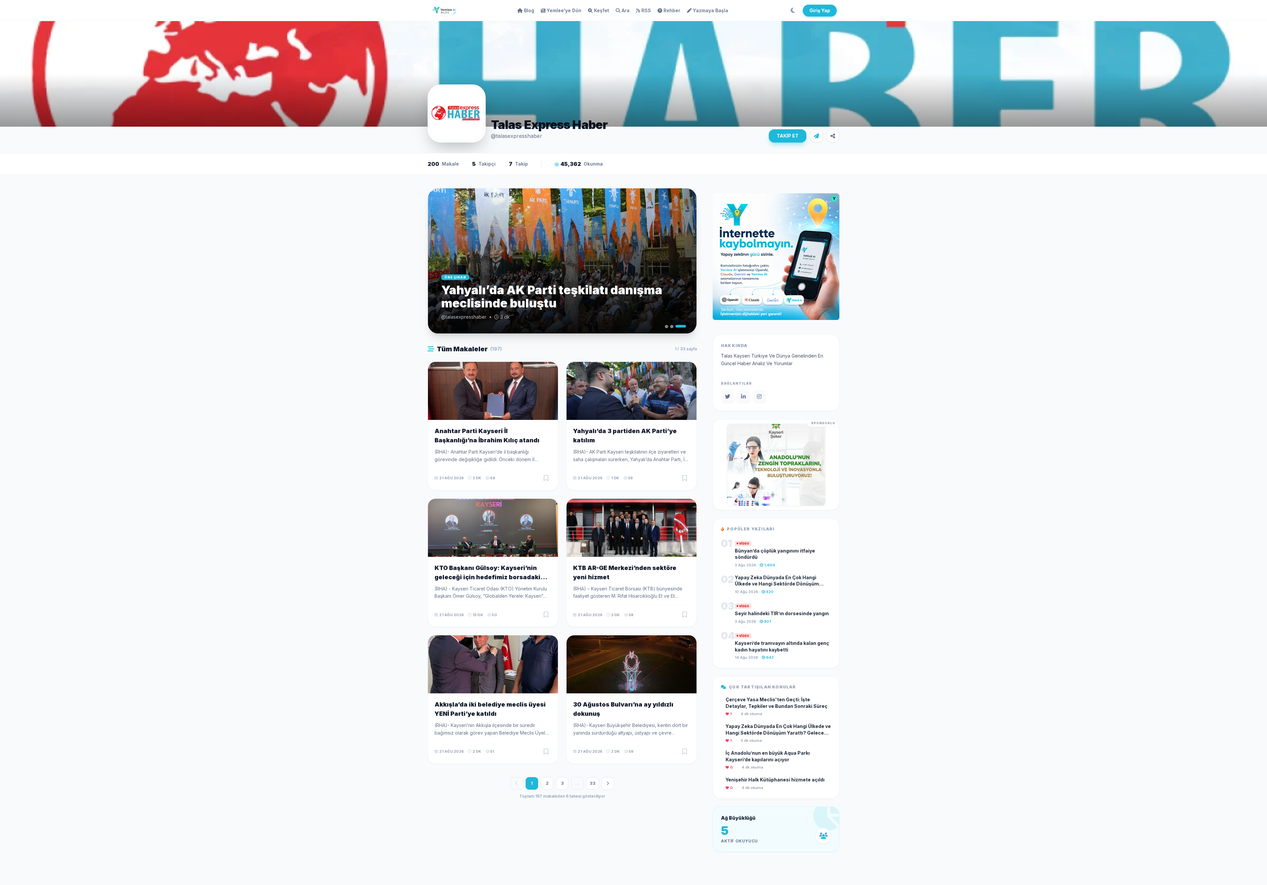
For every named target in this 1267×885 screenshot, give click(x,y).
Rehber (672, 10)
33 (593, 783)
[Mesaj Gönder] (816, 135)
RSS (646, 10)
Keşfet (601, 10)
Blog (529, 10)
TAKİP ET (787, 136)
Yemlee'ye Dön (564, 10)
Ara (626, 10)
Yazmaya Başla (710, 10)
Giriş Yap (819, 10)
